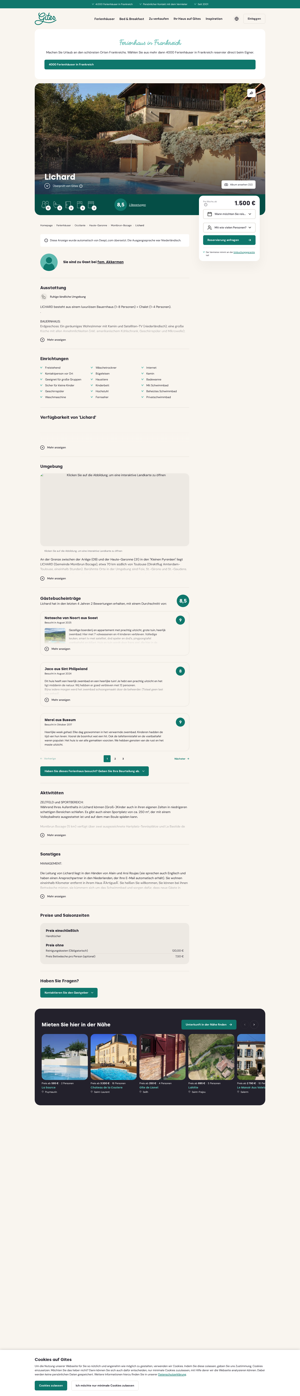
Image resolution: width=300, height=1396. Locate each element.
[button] (114, 509)
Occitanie (80, 225)
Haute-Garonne (98, 225)
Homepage (46, 225)
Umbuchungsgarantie (244, 252)
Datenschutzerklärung (172, 1374)
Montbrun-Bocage (121, 225)
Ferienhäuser (63, 225)
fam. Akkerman (110, 262)
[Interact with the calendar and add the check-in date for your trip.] (209, 214)
